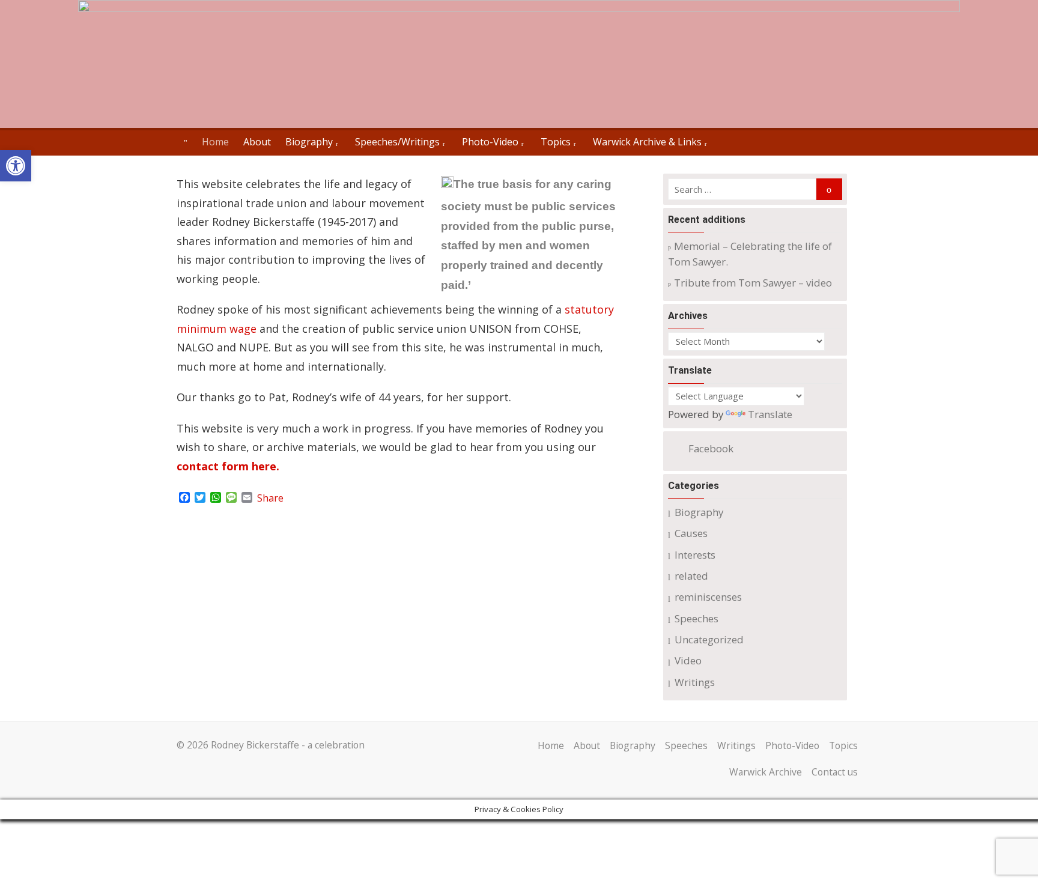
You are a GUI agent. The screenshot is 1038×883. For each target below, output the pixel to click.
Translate (770, 414)
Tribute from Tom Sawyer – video (753, 283)
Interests (695, 555)
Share (270, 498)
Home (215, 141)
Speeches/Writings (397, 141)
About (257, 141)
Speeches (696, 618)
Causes (691, 533)
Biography (309, 141)
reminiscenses (708, 597)
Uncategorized (709, 639)
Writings (695, 682)
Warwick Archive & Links (647, 141)
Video (688, 660)
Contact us (835, 771)
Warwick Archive (765, 771)
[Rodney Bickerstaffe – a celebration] (519, 64)
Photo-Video (490, 141)
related (691, 576)
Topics (556, 141)
